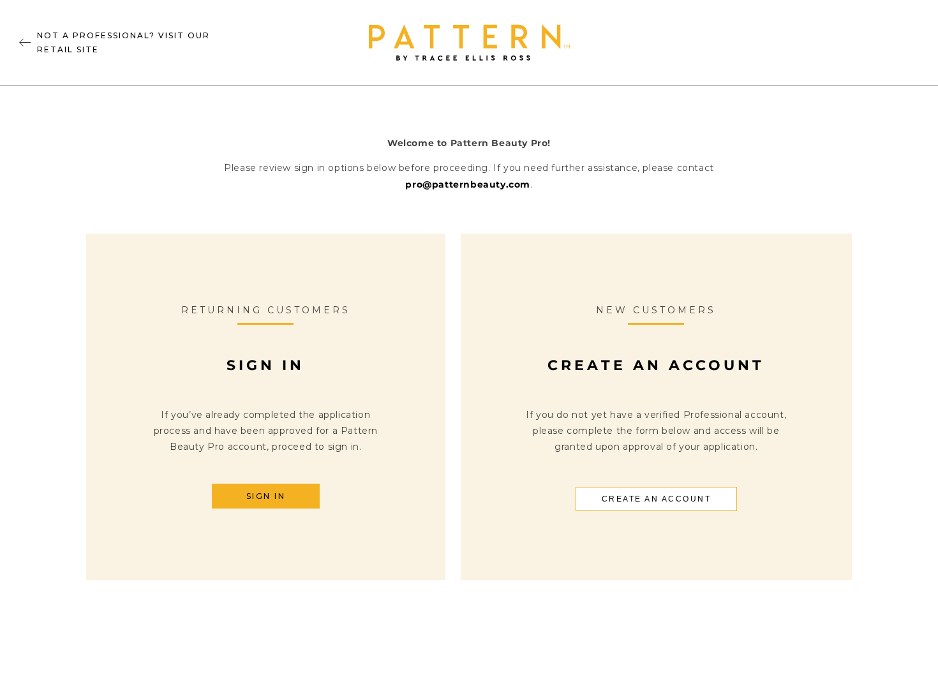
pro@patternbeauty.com (467, 184)
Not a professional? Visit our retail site (123, 42)
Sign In (266, 496)
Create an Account (656, 499)
